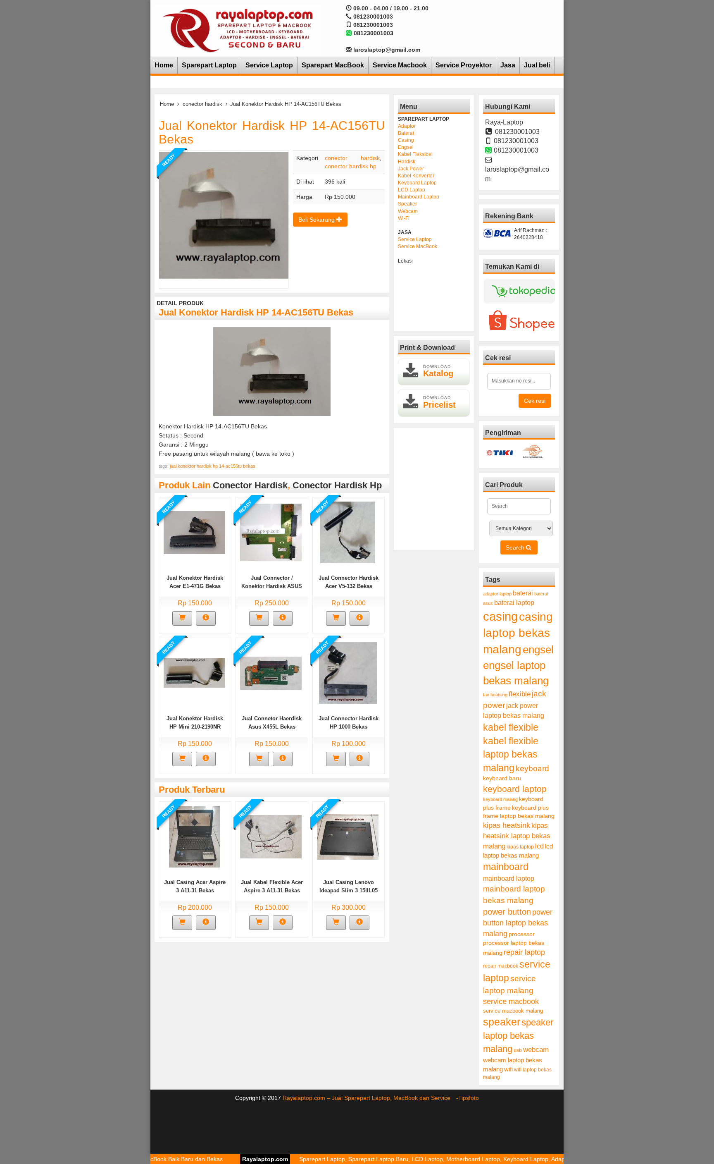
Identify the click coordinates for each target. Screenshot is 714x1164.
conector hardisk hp (350, 166)
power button (507, 911)
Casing (406, 140)
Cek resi (534, 400)
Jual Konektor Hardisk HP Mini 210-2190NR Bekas (195, 726)
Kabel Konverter (416, 176)
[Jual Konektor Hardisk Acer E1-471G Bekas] (194, 531)
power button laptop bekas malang (517, 922)
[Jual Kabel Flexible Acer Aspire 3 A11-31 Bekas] (271, 836)
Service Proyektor (464, 65)
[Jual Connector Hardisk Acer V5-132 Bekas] (347, 531)
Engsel (406, 147)
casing (500, 616)
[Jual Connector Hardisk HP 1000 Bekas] (348, 672)
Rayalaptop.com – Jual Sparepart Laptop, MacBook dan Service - (370, 1098)
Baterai (406, 133)
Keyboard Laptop (417, 183)
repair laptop (524, 952)
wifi (508, 1069)
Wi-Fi (403, 218)
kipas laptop (520, 847)
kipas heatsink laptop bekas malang (516, 835)
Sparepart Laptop (209, 65)
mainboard (505, 866)
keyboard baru (502, 778)
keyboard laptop (515, 789)
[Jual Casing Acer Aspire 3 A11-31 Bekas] (194, 836)
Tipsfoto (468, 1098)
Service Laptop (269, 65)
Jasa (507, 65)
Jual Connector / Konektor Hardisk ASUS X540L (271, 586)
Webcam (408, 211)
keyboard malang (500, 799)
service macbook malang (513, 1011)
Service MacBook (417, 246)
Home (164, 65)
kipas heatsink (506, 825)
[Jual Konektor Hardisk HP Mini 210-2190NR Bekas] (194, 672)
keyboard (532, 768)
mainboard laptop (508, 878)
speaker (501, 1022)
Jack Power (411, 169)
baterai (523, 593)
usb (518, 1050)
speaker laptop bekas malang (518, 1035)
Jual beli (537, 65)
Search (516, 547)
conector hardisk (202, 104)
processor (522, 934)
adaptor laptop (497, 593)
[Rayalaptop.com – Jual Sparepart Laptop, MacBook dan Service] (238, 29)
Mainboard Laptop (418, 197)
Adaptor (407, 126)
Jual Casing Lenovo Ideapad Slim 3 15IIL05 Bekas (348, 890)
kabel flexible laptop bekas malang (510, 754)
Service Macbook (400, 65)
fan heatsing (495, 694)
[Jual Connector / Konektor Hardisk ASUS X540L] (271, 531)
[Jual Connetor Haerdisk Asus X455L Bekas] (271, 672)
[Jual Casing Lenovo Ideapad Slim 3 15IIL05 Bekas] (347, 836)
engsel (538, 649)
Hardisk (406, 162)
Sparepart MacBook (333, 65)
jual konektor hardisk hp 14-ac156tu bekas (212, 466)
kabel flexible (510, 727)
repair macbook (500, 966)
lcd (539, 846)
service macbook (511, 1001)
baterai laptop (514, 602)
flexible (520, 694)
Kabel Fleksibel (415, 154)
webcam (536, 1050)
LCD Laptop (411, 190)
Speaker (407, 204)
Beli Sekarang (317, 219)
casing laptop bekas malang (518, 633)
